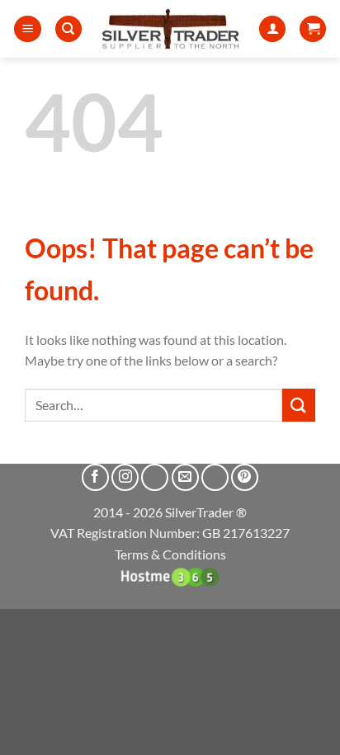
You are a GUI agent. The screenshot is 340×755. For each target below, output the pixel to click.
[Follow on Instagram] (125, 477)
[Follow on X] (154, 477)
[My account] (272, 29)
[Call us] (215, 477)
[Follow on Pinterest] (244, 477)
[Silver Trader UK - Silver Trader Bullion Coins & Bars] (171, 29)
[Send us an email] (185, 477)
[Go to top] (306, 732)
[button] (27, 29)
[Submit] (298, 405)
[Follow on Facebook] (95, 477)
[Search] (68, 29)
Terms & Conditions (170, 554)
